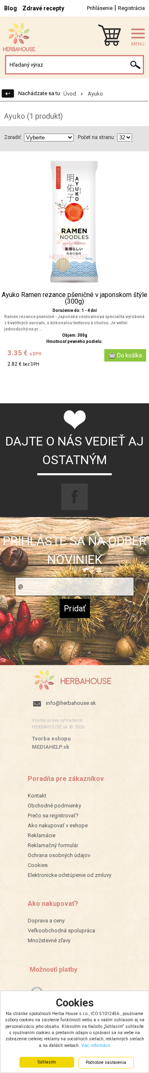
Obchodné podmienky (54, 805)
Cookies (38, 865)
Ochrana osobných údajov (59, 855)
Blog (10, 8)
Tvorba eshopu (51, 738)
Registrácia (131, 8)
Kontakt (37, 796)
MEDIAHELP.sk (50, 747)
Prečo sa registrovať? (53, 815)
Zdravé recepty (43, 8)
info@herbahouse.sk (71, 703)
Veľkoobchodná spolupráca (61, 930)
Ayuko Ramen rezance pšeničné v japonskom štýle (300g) (74, 298)
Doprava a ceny (46, 920)
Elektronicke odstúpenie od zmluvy (69, 875)
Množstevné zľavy (49, 940)
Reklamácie (41, 835)
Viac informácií (95, 1045)
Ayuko (95, 94)
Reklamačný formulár (53, 845)
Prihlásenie (100, 8)
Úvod (69, 94)
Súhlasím (47, 1062)
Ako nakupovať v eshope (58, 825)
